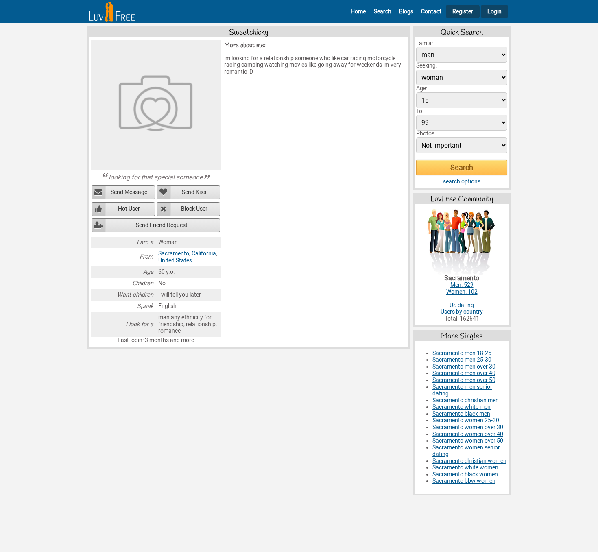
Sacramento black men (461, 413)
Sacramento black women (465, 474)
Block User (194, 208)
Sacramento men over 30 (463, 366)
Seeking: (426, 65)
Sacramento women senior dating (466, 451)
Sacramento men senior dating (462, 390)
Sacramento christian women (469, 461)
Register (462, 11)
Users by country (462, 311)
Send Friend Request (162, 225)
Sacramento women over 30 (467, 427)
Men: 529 (462, 284)
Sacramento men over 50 (463, 380)
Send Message (129, 192)
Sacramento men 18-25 (461, 353)
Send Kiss (194, 192)
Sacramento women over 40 (467, 434)
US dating (462, 305)
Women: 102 (462, 291)
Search (382, 11)
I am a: (424, 43)
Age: (421, 88)
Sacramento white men (461, 407)
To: (419, 111)
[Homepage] (112, 11)
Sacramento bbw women (463, 481)
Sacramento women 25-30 (465, 420)
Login (494, 11)
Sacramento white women (465, 467)
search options (461, 181)
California (204, 253)
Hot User (129, 208)
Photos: (426, 133)
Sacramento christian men (465, 400)
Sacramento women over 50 (467, 440)
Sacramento (173, 253)
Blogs (406, 11)
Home (358, 11)
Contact (431, 11)
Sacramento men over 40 (463, 373)
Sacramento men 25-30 (461, 359)
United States (175, 260)
